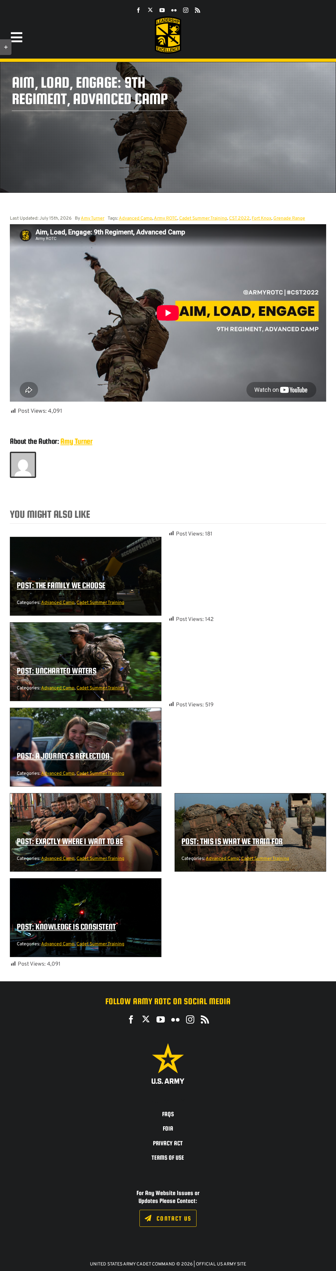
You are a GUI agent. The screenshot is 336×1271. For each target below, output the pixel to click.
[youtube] (162, 10)
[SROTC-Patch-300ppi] (168, 18)
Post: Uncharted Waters (56, 670)
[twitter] (150, 9)
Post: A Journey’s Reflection (63, 755)
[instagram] (185, 10)
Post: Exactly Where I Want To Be (70, 841)
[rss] (197, 10)
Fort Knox (261, 218)
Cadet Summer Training (203, 218)
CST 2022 (239, 218)
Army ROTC (165, 218)
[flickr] (174, 10)
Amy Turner (92, 218)
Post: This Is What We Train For (232, 841)
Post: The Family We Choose (61, 585)
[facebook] (138, 10)
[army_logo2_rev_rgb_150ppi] (168, 1045)
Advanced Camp (135, 218)
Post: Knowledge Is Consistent (66, 926)
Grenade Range (289, 218)
